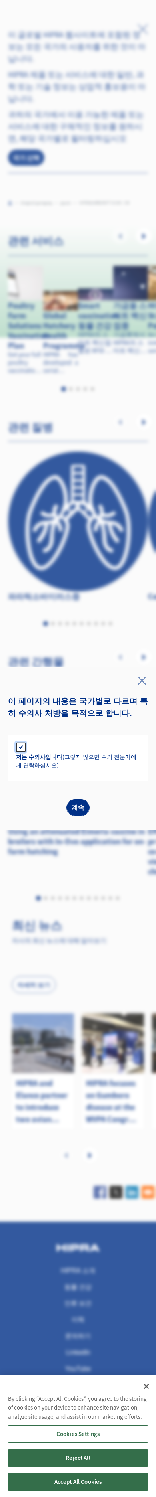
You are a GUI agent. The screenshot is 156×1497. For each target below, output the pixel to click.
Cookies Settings (78, 1434)
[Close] (146, 1386)
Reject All (78, 1457)
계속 (78, 807)
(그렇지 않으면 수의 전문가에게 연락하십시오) (76, 760)
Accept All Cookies (78, 1481)
